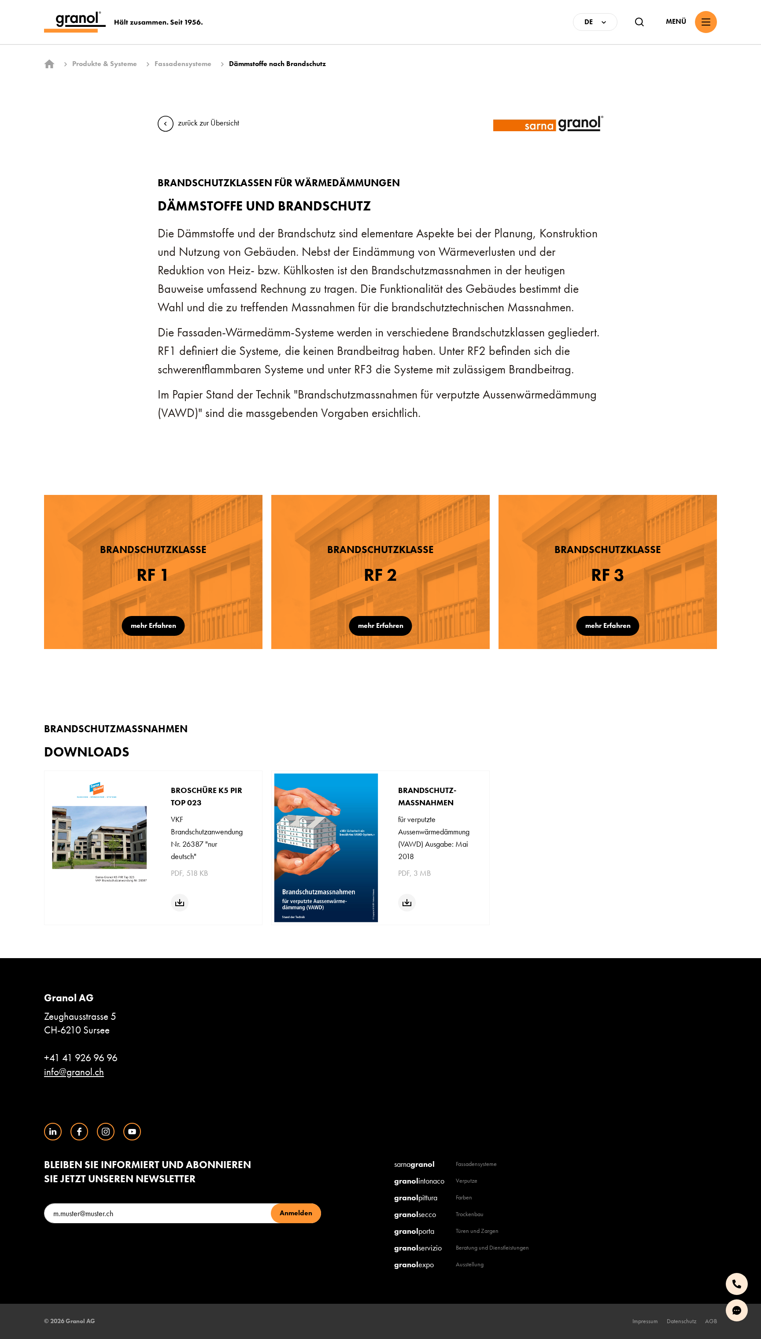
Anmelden (296, 1212)
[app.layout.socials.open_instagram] (106, 1131)
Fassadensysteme (183, 63)
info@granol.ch (74, 1072)
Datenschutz (681, 1321)
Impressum (645, 1321)
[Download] (179, 902)
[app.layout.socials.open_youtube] (132, 1131)
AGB (711, 1321)
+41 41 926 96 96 (81, 1057)
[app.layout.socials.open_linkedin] (53, 1131)
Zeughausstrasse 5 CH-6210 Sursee (80, 1014)
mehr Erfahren (153, 625)
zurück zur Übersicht (208, 123)
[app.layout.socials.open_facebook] (79, 1131)
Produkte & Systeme (104, 63)
